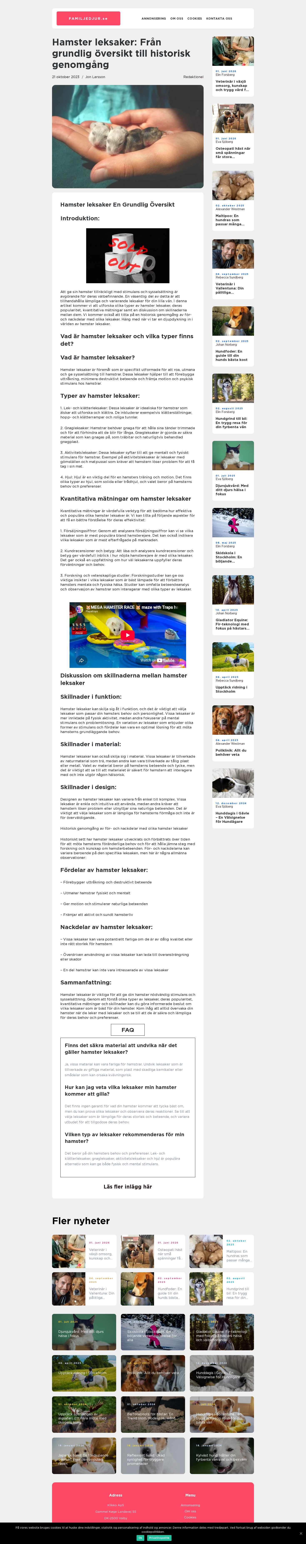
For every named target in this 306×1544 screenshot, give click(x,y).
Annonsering (154, 18)
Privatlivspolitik (159, 1537)
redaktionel (193, 77)
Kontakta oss (219, 18)
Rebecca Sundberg (229, 277)
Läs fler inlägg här (128, 1187)
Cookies (194, 18)
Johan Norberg (226, 344)
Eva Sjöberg (224, 141)
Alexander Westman (230, 209)
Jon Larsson (95, 77)
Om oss (176, 18)
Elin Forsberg (225, 74)
